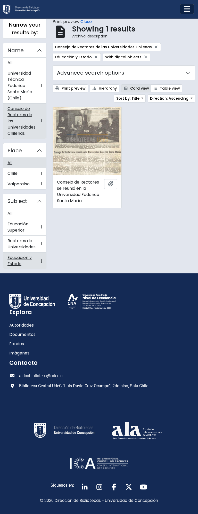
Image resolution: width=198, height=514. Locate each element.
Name (15, 50)
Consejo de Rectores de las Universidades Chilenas (24, 121)
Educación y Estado (24, 261)
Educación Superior (24, 227)
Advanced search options (90, 72)
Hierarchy (107, 88)
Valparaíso (24, 185)
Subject (17, 201)
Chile (24, 174)
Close (86, 22)
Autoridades (21, 325)
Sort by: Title (128, 98)
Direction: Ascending (169, 98)
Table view (169, 88)
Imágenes (19, 353)
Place (14, 150)
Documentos (22, 334)
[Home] (23, 9)
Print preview (73, 88)
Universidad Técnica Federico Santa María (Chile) (24, 85)
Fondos (16, 344)
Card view (139, 88)
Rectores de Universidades (24, 244)
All (9, 63)
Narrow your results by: (24, 28)
